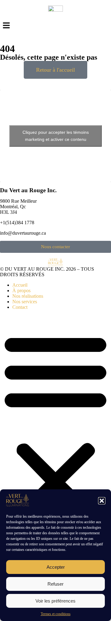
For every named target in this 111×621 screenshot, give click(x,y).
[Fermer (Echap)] (90, 7)
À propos (21, 290)
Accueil (19, 285)
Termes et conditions (56, 614)
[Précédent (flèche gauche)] (11, 310)
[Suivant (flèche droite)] (100, 310)
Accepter (56, 567)
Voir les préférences (55, 600)
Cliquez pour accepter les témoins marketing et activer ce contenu (56, 136)
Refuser (55, 584)
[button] (102, 501)
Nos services (24, 301)
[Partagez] (77, 7)
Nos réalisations (27, 296)
